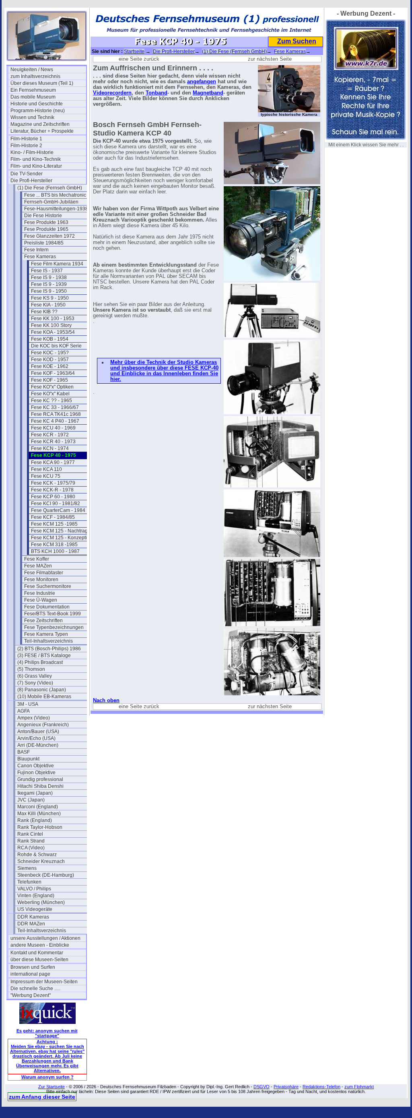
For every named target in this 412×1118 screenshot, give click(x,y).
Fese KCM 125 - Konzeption (62, 538)
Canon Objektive (35, 766)
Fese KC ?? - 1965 (51, 400)
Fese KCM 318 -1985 (54, 544)
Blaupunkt (28, 759)
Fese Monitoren (41, 579)
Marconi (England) (37, 807)
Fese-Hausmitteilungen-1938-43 (59, 209)
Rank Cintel (30, 834)
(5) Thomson (31, 669)
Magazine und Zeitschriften (40, 124)
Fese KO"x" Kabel (50, 394)
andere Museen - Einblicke (39, 945)
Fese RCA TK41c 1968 (56, 414)
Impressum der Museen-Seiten (44, 981)
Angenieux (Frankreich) (43, 725)
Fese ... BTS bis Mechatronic (55, 195)
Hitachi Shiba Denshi (40, 786)
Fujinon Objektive (36, 772)
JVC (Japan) (31, 800)
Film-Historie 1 (26, 139)
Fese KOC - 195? (50, 353)
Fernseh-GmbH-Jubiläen (51, 202)
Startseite (134, 51)
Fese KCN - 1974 (50, 448)
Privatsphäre (286, 1086)
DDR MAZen (31, 924)
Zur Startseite (51, 1086)
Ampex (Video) (33, 718)
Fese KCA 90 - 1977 (53, 462)
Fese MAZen (38, 566)
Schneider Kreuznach (41, 861)
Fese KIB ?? (44, 311)
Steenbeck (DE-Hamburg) (45, 875)
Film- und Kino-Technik (35, 159)
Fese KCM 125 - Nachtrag (59, 531)
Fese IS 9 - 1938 (49, 277)
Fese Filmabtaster (43, 572)
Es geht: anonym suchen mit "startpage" (47, 1033)
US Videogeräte (34, 909)
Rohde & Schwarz (37, 854)
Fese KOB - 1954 (49, 339)
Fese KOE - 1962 (49, 366)
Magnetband (208, 93)
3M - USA (27, 704)
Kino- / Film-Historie (32, 152)
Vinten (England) (35, 895)
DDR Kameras (33, 917)
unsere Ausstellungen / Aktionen (45, 938)
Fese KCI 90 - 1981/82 (55, 503)
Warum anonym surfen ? (47, 1077)
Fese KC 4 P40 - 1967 (55, 421)
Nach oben (106, 700)
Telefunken (29, 882)
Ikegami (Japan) (35, 793)
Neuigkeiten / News (31, 69)
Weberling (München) (41, 902)
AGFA (23, 711)
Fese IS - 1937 (47, 270)
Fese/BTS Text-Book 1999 (52, 614)
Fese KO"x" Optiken (52, 387)
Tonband (156, 93)
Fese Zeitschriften (43, 620)
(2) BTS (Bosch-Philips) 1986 (49, 648)
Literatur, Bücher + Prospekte (42, 131)
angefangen (201, 81)
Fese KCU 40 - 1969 (53, 428)
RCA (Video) (31, 848)
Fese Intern (36, 250)
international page (30, 974)
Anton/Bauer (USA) (38, 731)
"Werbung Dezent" (30, 995)
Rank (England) (34, 820)
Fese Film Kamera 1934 (57, 264)
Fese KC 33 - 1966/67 (55, 407)
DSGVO (261, 1086)
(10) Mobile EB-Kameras (44, 696)
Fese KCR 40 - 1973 (53, 441)
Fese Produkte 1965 (46, 229)
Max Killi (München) (39, 813)
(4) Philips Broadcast (40, 662)
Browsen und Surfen (32, 967)
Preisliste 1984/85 (44, 243)
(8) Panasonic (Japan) (41, 690)
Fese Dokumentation (47, 607)
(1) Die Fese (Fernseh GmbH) (49, 188)
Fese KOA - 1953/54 (53, 332)
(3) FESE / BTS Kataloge (44, 655)
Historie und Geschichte (36, 104)
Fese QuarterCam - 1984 (58, 510)
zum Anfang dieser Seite (42, 1096)
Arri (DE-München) (37, 745)
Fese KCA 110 (46, 469)
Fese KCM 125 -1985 (54, 524)
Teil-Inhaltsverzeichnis (48, 641)
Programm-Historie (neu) (37, 110)
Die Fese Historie (43, 215)
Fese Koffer (36, 559)
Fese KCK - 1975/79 (53, 483)
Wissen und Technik (32, 117)
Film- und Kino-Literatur (36, 166)
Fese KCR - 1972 (50, 435)
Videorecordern (112, 93)
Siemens (27, 868)
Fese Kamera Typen (46, 634)
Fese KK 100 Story (51, 325)
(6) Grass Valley (34, 676)
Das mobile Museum (33, 97)
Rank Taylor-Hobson (39, 827)
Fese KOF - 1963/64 (53, 373)
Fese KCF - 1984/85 (53, 517)
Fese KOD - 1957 (50, 359)
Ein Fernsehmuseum (33, 90)
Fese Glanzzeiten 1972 (49, 236)
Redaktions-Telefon (321, 1086)
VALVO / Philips (34, 889)
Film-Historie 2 (26, 145)
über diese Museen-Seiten (39, 959)
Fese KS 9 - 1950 (50, 298)
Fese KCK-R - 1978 (52, 490)
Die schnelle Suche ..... (35, 988)
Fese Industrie (39, 593)
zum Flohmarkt (359, 1086)
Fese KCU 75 (45, 476)
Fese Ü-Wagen (40, 600)
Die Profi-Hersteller (31, 180)
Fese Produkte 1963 (46, 222)
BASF (23, 752)
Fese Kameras (40, 256)
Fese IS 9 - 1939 (49, 284)
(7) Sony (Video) (35, 683)
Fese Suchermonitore (47, 586)
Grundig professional (40, 779)
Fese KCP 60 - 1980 (53, 496)
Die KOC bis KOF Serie (56, 346)
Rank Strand (31, 841)
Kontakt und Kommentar (36, 953)
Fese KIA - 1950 (48, 305)
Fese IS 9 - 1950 (49, 291)
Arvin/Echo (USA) (36, 738)
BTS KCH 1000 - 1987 (55, 551)
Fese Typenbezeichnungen (54, 627)
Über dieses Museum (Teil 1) (41, 83)
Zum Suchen (296, 41)
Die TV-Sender (26, 174)
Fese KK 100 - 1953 (52, 318)
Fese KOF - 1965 (49, 380)
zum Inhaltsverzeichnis (35, 76)
